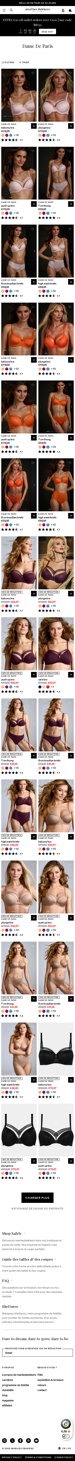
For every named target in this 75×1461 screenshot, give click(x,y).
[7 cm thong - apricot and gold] (39, 213)
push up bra (7, 206)
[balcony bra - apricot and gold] (2, 135)
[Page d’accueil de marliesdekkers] (37, 10)
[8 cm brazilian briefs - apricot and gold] (2, 291)
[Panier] (70, 10)
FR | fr (66, 1448)
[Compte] (63, 10)
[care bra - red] (47, 686)
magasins (8, 1400)
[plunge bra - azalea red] (43, 135)
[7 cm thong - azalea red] (43, 213)
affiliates (7, 1405)
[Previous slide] (3, 95)
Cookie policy (64, 1457)
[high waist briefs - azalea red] (43, 291)
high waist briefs (47, 284)
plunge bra (44, 128)
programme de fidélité (15, 1385)
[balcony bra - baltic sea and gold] (10, 135)
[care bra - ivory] (43, 686)
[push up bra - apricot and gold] (2, 213)
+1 (52, 687)
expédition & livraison (50, 1380)
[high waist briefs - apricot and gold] (39, 291)
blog (5, 1395)
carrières (7, 1380)
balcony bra (7, 128)
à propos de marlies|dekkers (19, 1374)
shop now (47, 31)
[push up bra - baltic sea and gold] (10, 213)
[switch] (66, 1436)
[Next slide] (34, 95)
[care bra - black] (39, 686)
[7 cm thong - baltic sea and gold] (47, 213)
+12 (53, 291)
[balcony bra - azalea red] (6, 135)
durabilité (8, 1390)
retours (42, 1385)
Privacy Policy (12, 1457)
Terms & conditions (38, 1457)
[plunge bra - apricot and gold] (39, 135)
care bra (42, 680)
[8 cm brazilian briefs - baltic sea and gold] (10, 291)
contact (42, 1390)
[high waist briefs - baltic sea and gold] (47, 291)
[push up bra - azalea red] (6, 213)
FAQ (40, 1374)
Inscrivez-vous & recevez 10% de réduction (33, 1348)
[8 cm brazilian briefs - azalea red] (6, 291)
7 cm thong (44, 206)
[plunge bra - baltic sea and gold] (47, 135)
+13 (16, 135)
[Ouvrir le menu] (4, 10)
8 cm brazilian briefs (12, 284)
